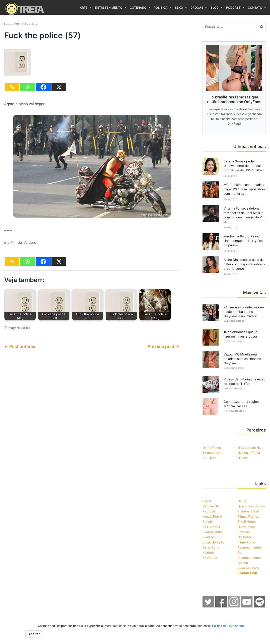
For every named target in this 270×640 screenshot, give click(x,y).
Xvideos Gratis (248, 568)
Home (8, 24)
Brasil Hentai (247, 522)
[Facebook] (43, 87)
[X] (58, 87)
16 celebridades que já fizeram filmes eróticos (241, 334)
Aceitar (34, 634)
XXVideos (209, 558)
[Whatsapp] (27, 87)
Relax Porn (210, 547)
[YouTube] (247, 606)
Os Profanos (211, 448)
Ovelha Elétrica (249, 453)
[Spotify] (260, 606)
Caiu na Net (211, 506)
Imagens (14, 328)
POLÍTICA (20, 24)
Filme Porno (247, 542)
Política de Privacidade (228, 626)
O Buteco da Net (250, 448)
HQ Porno (245, 537)
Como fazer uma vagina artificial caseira (241, 404)
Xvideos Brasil (248, 511)
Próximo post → (164, 346)
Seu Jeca (209, 458)
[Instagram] (234, 606)
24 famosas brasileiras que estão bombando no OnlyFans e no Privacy (244, 311)
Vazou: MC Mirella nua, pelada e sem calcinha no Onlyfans (242, 358)
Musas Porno (212, 517)
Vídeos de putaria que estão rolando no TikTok (244, 381)
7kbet (206, 501)
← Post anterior (20, 346)
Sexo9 (207, 522)
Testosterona (212, 453)
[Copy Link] (12, 87)
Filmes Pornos (248, 517)
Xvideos (208, 552)
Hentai (242, 501)
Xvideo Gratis (212, 532)
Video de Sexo (213, 542)
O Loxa (243, 458)
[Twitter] (208, 606)
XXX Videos (211, 527)
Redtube (208, 511)
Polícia (33, 24)
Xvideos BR (211, 537)
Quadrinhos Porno (251, 506)
